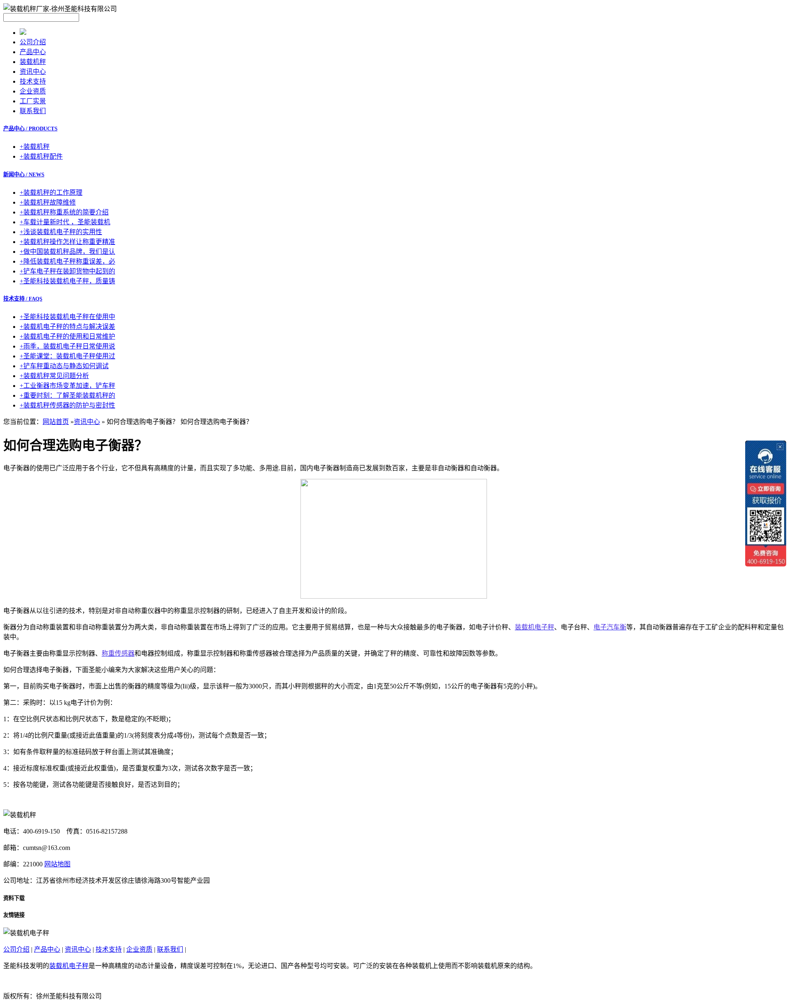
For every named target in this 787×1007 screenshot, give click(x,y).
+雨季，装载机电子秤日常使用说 (67, 346)
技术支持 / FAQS (22, 299)
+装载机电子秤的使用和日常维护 (67, 336)
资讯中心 (33, 71)
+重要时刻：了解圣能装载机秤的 (67, 395)
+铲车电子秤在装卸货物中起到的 (67, 271)
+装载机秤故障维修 (48, 202)
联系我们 (33, 110)
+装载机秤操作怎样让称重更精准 (67, 241)
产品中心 (33, 51)
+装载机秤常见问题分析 (54, 375)
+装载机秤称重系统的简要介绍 (64, 212)
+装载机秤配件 (41, 156)
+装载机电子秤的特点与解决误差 (67, 326)
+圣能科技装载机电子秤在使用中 (67, 316)
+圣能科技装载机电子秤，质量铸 (67, 281)
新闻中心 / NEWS (23, 174)
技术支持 (33, 81)
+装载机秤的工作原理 (51, 192)
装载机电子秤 (69, 965)
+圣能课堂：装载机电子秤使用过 (67, 356)
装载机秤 (33, 61)
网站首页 (56, 421)
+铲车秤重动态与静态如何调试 (64, 365)
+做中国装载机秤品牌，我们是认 (67, 251)
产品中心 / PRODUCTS (30, 128)
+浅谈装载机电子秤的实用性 (61, 231)
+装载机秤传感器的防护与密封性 (67, 405)
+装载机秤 (35, 146)
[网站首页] (23, 32)
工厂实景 (33, 101)
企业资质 (33, 91)
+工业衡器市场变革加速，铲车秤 (67, 385)
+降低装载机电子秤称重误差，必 (67, 261)
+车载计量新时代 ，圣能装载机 (65, 222)
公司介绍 (33, 42)
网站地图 (57, 864)
